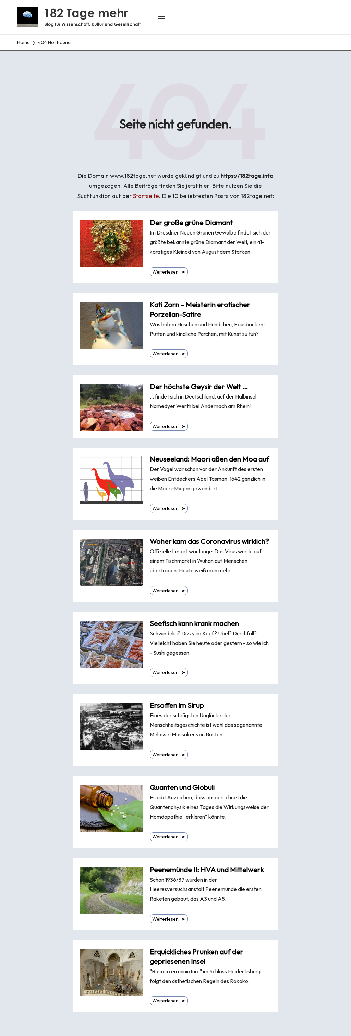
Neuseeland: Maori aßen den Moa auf (209, 459)
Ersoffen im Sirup (177, 705)
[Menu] (162, 17)
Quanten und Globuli (182, 787)
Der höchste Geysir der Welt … (199, 386)
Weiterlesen (168, 272)
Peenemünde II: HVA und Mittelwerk (207, 869)
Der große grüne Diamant (191, 222)
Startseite (146, 195)
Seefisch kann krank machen (194, 623)
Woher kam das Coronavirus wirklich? (209, 541)
